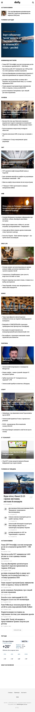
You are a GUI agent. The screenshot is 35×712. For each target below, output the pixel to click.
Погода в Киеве (8, 641)
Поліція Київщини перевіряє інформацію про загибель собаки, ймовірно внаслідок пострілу (17, 219)
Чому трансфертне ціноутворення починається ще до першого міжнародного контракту (17, 318)
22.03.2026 (6, 166)
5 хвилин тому (6, 551)
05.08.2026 (6, 312)
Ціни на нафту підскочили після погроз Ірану (17, 182)
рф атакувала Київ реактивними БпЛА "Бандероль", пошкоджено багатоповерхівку (21, 510)
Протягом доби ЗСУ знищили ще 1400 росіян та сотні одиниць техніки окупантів (15, 556)
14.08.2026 (6, 116)
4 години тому (6, 570)
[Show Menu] (2, 2)
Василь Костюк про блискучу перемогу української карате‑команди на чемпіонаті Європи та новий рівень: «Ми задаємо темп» (17, 123)
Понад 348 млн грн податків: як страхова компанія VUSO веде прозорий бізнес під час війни (17, 308)
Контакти (23, 692)
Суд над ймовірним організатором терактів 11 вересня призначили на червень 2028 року (14, 566)
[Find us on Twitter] (18, 708)
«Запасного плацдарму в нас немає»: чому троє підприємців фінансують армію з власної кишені (16, 112)
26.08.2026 (6, 262)
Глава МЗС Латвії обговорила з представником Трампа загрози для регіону (15, 622)
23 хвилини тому (7, 561)
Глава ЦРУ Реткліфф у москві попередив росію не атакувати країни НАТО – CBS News (16, 547)
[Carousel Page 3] (32, 41)
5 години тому (6, 594)
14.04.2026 (6, 457)
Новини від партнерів (9, 33)
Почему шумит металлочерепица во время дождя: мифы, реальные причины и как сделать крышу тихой (16, 269)
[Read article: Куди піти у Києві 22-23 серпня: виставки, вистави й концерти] (19, 483)
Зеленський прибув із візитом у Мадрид (16, 383)
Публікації (17, 692)
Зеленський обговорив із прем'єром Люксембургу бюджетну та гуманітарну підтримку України (20, 525)
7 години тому (6, 602)
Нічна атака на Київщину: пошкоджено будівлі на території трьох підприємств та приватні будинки (17, 208)
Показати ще (17, 630)
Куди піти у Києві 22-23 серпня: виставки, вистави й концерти (14, 499)
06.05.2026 (6, 408)
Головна (10, 692)
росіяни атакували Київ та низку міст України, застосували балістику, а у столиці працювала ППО (20, 13)
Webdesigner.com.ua (22, 704)
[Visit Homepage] (17, 2)
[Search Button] (33, 2)
